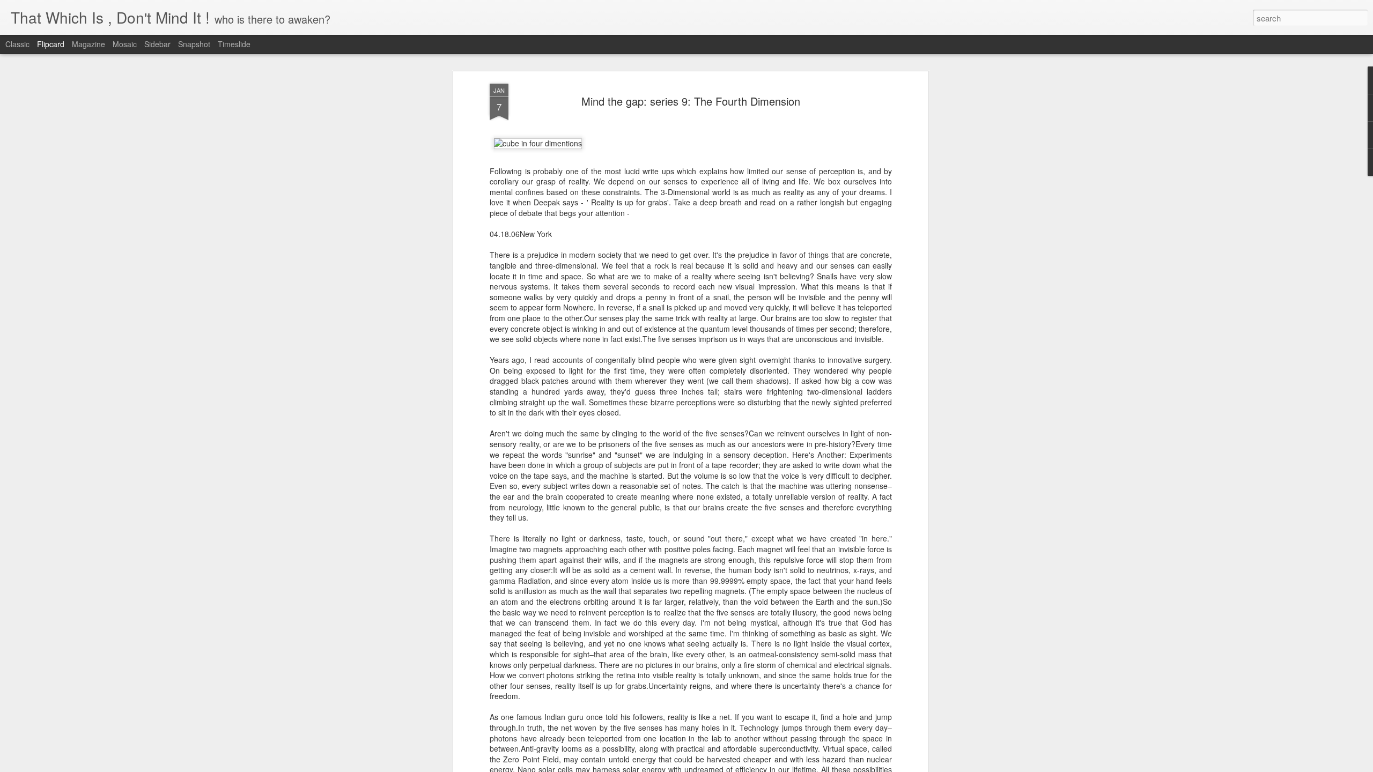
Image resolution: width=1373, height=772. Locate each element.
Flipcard (50, 44)
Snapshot (194, 44)
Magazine (88, 44)
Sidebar (157, 44)
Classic (17, 44)
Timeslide (234, 44)
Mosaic (125, 44)
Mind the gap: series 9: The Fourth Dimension (690, 101)
